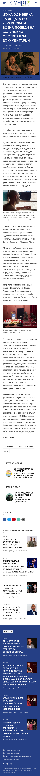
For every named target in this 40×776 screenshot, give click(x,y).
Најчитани (8, 631)
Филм (10, 11)
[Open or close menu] (4, 3)
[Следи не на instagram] (11, 764)
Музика (5, 638)
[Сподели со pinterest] (14, 519)
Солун (20, 446)
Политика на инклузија (11, 753)
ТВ (4, 604)
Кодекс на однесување (11, 759)
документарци (9, 446)
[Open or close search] (36, 3)
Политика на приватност (11, 750)
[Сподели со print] (23, 519)
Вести (5, 11)
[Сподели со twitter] (9, 519)
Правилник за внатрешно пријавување (17, 756)
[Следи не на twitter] (7, 764)
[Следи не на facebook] (4, 764)
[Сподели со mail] (18, 519)
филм (6, 451)
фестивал (29, 446)
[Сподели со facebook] (4, 519)
